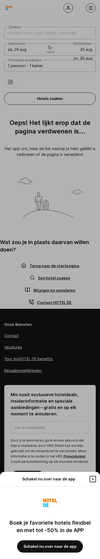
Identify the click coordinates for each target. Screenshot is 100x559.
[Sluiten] (93, 479)
